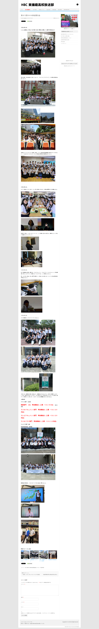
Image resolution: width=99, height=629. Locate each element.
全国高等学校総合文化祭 (65, 39)
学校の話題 (54, 9)
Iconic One (66, 626)
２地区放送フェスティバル (34, 560)
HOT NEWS (35, 9)
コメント (23, 584)
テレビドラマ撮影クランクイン (25, 560)
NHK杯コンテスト (41, 9)
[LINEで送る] (29, 21)
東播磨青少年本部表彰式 (52, 559)
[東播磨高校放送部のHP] (38, 6)
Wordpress (77, 626)
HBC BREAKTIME (66, 9)
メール (22, 602)
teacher (25, 18)
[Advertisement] (69, 53)
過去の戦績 (60, 9)
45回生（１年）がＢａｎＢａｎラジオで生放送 (31, 574)
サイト (22, 606)
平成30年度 (42, 567)
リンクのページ (63, 43)
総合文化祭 (48, 9)
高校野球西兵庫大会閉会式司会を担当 (50, 574)
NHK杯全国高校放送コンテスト (34, 567)
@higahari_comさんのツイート (69, 65)
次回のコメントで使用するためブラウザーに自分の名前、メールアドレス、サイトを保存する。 (38, 613)
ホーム (22, 9)
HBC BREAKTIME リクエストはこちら (67, 34)
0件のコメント (56, 18)
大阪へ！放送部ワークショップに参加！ (43, 560)
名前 (22, 597)
